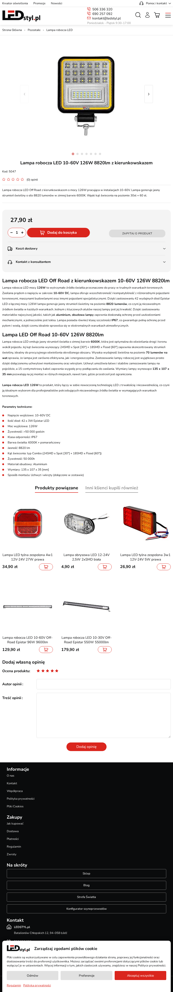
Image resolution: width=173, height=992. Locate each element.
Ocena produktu (15, 671)
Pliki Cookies (15, 806)
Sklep (86, 874)
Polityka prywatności (20, 799)
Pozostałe (34, 30)
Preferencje (86, 975)
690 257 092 (102, 14)
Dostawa (13, 831)
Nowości (56, 3)
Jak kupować (15, 824)
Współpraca (15, 791)
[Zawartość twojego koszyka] (157, 15)
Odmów (32, 975)
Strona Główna (12, 30)
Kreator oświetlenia (15, 3)
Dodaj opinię (86, 746)
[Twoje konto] (147, 15)
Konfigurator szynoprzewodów (86, 909)
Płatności (13, 839)
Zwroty (11, 854)
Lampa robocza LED (59, 30)
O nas (10, 776)
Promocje (39, 3)
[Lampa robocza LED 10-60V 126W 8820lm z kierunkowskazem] (86, 94)
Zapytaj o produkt (137, 233)
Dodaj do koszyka (62, 232)
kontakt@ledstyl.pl (106, 18)
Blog (86, 885)
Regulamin (14, 847)
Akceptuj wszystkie (140, 975)
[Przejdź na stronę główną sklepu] (21, 16)
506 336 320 (102, 9)
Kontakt (12, 783)
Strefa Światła (86, 897)
